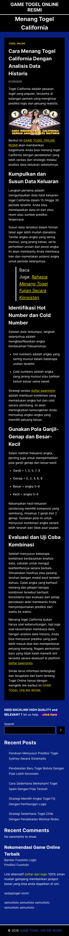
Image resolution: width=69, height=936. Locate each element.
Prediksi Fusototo (16, 865)
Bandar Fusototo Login (20, 860)
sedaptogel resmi (16, 893)
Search (9, 724)
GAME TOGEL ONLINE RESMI (40, 930)
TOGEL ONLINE (16, 43)
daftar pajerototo (43, 390)
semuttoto (11, 902)
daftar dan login (36, 874)
